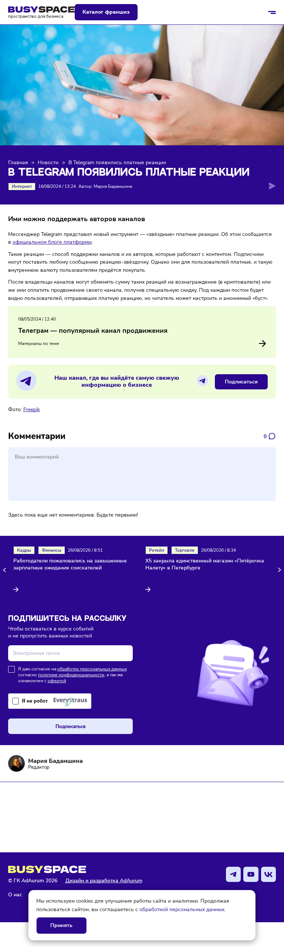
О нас (15, 894)
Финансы (51, 550)
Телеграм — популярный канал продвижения (93, 330)
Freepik (31, 409)
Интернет (22, 186)
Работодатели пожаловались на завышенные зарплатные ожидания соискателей (70, 564)
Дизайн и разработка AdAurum (103, 880)
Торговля (185, 550)
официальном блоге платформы (52, 242)
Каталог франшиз (105, 12)
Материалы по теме (38, 343)
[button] (5, 570)
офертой (57, 681)
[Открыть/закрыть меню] (272, 12)
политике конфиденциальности (71, 675)
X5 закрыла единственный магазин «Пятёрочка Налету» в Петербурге (204, 564)
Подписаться (241, 381)
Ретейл (156, 550)
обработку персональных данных (92, 669)
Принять (61, 925)
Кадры (24, 550)
